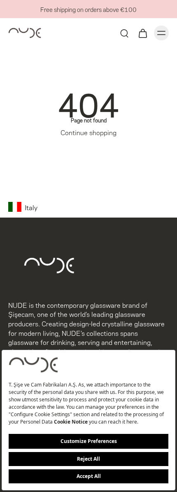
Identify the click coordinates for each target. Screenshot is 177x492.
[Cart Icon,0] (142, 33)
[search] (124, 33)
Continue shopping (88, 132)
